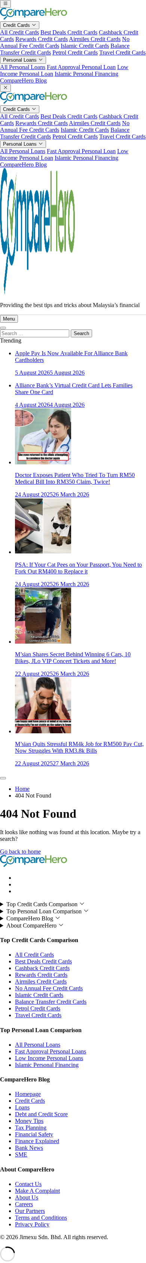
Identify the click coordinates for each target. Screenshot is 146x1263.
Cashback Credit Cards (42, 968)
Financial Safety (34, 1134)
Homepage (28, 1094)
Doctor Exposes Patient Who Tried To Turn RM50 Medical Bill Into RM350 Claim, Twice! (75, 478)
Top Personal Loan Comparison (44, 911)
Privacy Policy (32, 1224)
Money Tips (29, 1121)
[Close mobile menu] (5, 88)
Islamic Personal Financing (86, 74)
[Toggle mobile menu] (5, 4)
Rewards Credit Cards (41, 39)
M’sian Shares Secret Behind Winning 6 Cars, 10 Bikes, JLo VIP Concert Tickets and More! (73, 657)
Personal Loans (20, 60)
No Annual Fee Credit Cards (49, 988)
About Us (26, 1197)
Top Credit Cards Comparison (42, 904)
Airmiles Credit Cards (95, 39)
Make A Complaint (37, 1191)
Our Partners (30, 1211)
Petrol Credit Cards (75, 52)
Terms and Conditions (41, 1217)
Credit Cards (17, 25)
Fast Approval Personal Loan (81, 67)
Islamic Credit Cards (85, 46)
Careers (24, 1204)
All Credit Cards (19, 32)
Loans (22, 1107)
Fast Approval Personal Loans (50, 1051)
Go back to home (20, 851)
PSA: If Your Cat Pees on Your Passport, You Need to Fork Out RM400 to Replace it (78, 568)
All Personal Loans (22, 67)
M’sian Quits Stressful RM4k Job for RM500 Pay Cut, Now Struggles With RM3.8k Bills (79, 747)
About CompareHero (32, 925)
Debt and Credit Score (41, 1114)
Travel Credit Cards (122, 52)
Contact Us (28, 1184)
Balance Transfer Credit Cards (50, 1002)
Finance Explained (37, 1141)
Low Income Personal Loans (49, 1058)
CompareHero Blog (23, 80)
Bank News (29, 1148)
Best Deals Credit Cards (68, 32)
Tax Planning (30, 1127)
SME (21, 1154)
